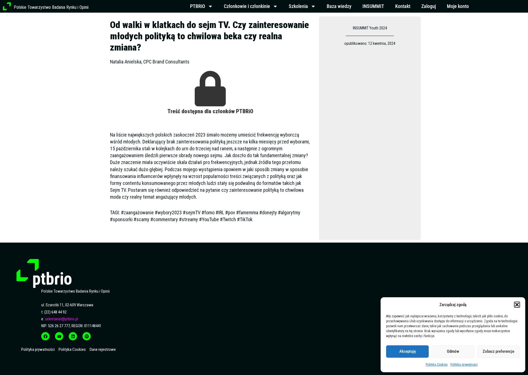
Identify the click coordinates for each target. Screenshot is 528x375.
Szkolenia (298, 6)
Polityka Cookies (437, 364)
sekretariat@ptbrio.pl (61, 319)
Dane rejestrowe (103, 349)
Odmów (453, 351)
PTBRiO (197, 6)
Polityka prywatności (464, 364)
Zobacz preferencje (498, 351)
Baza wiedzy (339, 6)
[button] (517, 304)
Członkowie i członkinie (247, 6)
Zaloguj (428, 6)
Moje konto (458, 6)
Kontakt (402, 6)
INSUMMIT (373, 6)
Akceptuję (407, 351)
